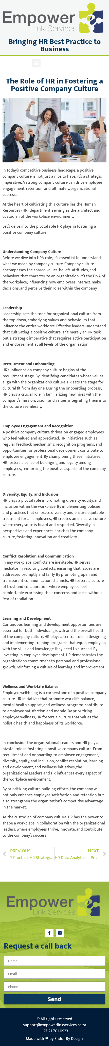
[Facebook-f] (50, 63)
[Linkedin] (61, 63)
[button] (36, 63)
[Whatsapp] (72, 63)
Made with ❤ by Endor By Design (54, 1038)
